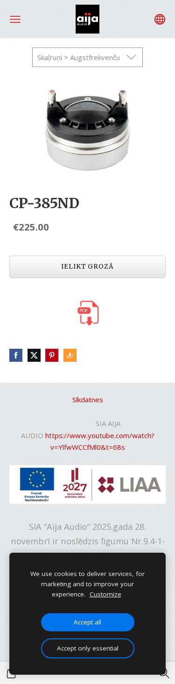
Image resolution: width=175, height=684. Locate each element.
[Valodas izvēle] (160, 19)
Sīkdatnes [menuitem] (87, 399)
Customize (105, 594)
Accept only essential (88, 648)
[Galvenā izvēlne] (15, 19)
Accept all (87, 622)
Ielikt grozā (87, 267)
